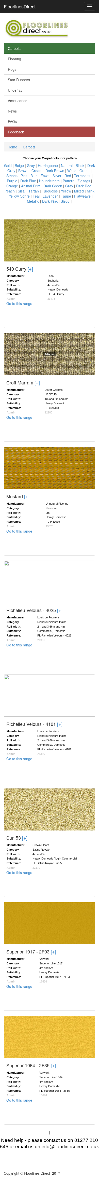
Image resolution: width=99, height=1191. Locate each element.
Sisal (21, 190)
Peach (10, 190)
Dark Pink (50, 201)
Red (67, 175)
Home (12, 146)
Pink (24, 175)
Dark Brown (54, 170)
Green (84, 170)
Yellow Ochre (19, 196)
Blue (34, 175)
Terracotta (82, 175)
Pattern (68, 180)
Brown (23, 170)
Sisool (65, 201)
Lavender (50, 196)
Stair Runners (19, 79)
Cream (36, 170)
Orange (12, 185)
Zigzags (83, 180)
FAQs (12, 121)
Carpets (14, 48)
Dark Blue (28, 180)
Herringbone (48, 165)
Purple (12, 180)
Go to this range (19, 303)
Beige (19, 165)
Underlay (15, 90)
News (12, 111)
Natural (67, 165)
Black (80, 165)
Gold (8, 165)
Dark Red (83, 185)
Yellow (66, 190)
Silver (57, 175)
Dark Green (52, 185)
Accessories (17, 100)
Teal (36, 196)
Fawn (45, 175)
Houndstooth (49, 180)
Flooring (14, 58)
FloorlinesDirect (20, 6)
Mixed (79, 190)
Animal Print (30, 185)
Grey (31, 165)
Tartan (33, 190)
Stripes (12, 175)
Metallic (33, 201)
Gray (69, 185)
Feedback (16, 131)
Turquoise (50, 190)
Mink (90, 190)
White (71, 170)
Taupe (66, 196)
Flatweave (82, 196)
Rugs (12, 69)
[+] (30, 268)
